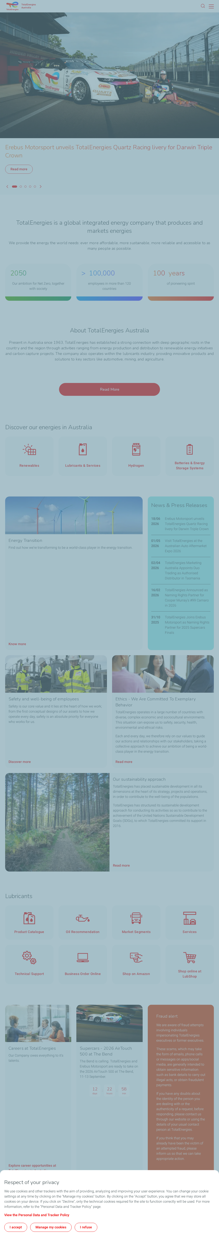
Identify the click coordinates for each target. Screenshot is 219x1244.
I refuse (86, 1227)
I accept (16, 1227)
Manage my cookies (51, 1227)
